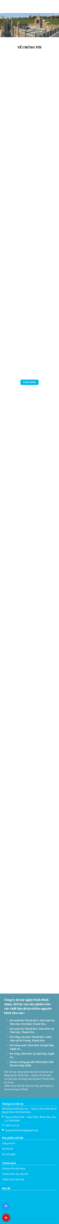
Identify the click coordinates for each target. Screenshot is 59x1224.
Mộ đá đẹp (29, 647)
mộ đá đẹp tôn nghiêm (29, 564)
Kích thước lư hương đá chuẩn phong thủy (15, 258)
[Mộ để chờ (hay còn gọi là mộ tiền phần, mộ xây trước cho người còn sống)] (15, 184)
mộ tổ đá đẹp (44, 200)
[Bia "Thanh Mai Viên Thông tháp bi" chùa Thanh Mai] (44, 292)
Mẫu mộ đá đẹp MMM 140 (29, 729)
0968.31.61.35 (12, 1125)
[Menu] (3, 6)
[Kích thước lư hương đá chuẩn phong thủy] (15, 241)
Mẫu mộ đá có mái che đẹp (29, 688)
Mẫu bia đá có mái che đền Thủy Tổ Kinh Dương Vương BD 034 (15, 310)
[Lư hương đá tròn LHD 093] (44, 241)
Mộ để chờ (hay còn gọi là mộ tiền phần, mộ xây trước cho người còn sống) (15, 204)
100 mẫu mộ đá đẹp (29, 606)
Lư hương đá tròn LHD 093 (44, 258)
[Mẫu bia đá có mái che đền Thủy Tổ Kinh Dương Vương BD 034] (15, 292)
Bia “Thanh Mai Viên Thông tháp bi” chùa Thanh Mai (44, 310)
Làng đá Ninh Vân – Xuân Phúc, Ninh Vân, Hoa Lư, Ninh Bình (30, 1119)
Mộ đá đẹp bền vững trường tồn (29, 523)
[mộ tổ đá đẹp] (44, 184)
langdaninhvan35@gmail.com (21, 1130)
